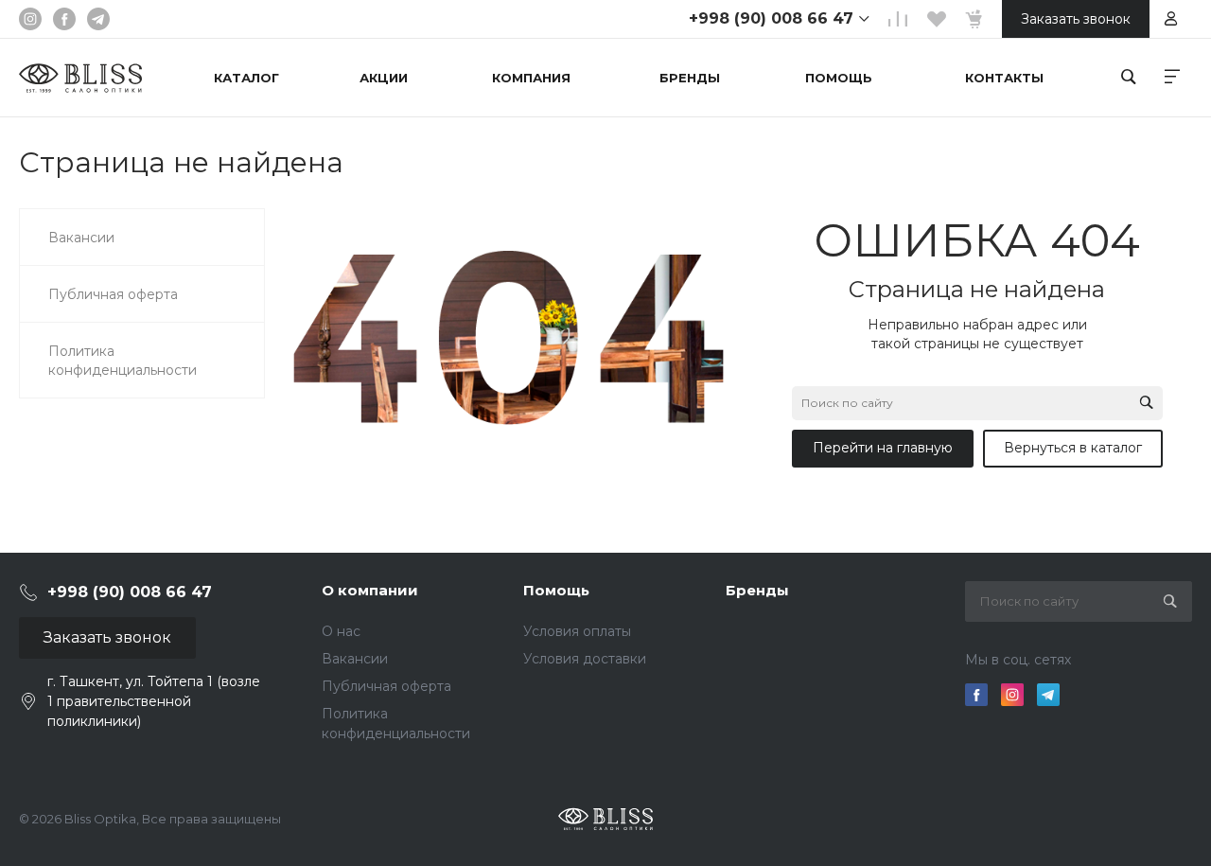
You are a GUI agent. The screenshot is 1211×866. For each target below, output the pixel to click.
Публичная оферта (386, 686)
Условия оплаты (577, 631)
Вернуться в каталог (1073, 447)
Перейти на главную (883, 447)
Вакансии (355, 658)
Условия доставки (584, 658)
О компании (370, 590)
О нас (341, 631)
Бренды (757, 590)
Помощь (556, 590)
